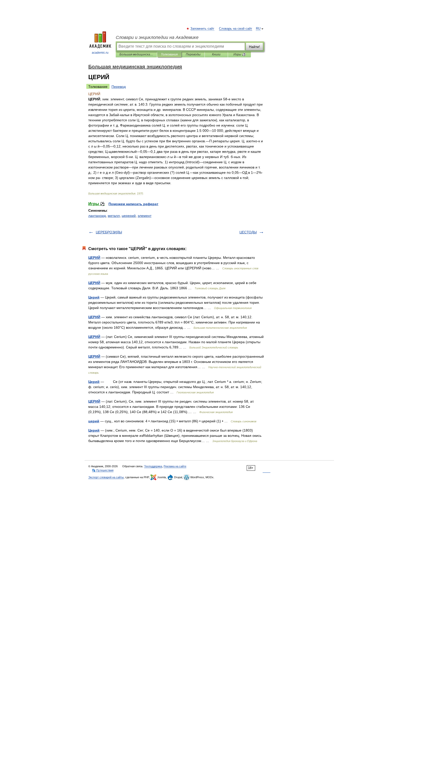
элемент (144, 216)
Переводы (193, 54)
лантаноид (97, 216)
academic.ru (100, 52)
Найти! (254, 47)
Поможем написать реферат (133, 204)
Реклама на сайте (175, 466)
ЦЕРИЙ (94, 258)
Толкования (169, 54)
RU (258, 28)
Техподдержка (153, 466)
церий (93, 421)
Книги (216, 54)
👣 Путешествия (102, 470)
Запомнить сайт (202, 28)
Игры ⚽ (239, 54)
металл (114, 216)
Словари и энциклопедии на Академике (157, 37)
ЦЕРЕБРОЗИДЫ (109, 232)
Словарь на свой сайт (235, 28)
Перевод (118, 87)
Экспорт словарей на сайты (106, 477)
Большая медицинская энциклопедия (136, 54)
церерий (129, 216)
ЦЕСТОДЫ (248, 232)
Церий (94, 297)
